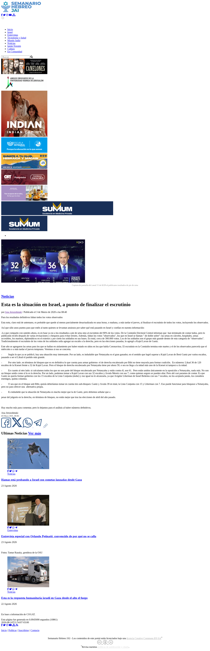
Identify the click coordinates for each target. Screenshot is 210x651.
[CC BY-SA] (105, 642)
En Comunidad (14, 51)
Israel (10, 32)
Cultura (11, 48)
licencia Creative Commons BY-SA (144, 638)
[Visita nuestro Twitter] (4, 15)
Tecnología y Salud (16, 37)
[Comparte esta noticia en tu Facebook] (6, 426)
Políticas (12, 630)
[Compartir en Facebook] (8, 471)
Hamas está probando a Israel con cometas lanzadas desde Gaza (41, 479)
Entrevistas (12, 35)
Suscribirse (23, 630)
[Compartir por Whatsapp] (13, 471)
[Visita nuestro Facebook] (1, 15)
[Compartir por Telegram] (38, 426)
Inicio (10, 29)
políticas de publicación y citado (113, 647)
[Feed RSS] (17, 625)
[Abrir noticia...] (28, 468)
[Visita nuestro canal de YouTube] (10, 15)
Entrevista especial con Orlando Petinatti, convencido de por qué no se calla (48, 536)
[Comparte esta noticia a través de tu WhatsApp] (28, 426)
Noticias (11, 43)
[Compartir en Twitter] (10, 471)
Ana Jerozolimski (13, 312)
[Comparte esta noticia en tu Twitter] (17, 426)
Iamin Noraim (14, 46)
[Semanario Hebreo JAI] (21, 12)
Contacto (35, 630)
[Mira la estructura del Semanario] (13, 15)
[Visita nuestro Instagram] (7, 15)
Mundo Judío (13, 40)
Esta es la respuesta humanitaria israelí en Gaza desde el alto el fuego (44, 598)
